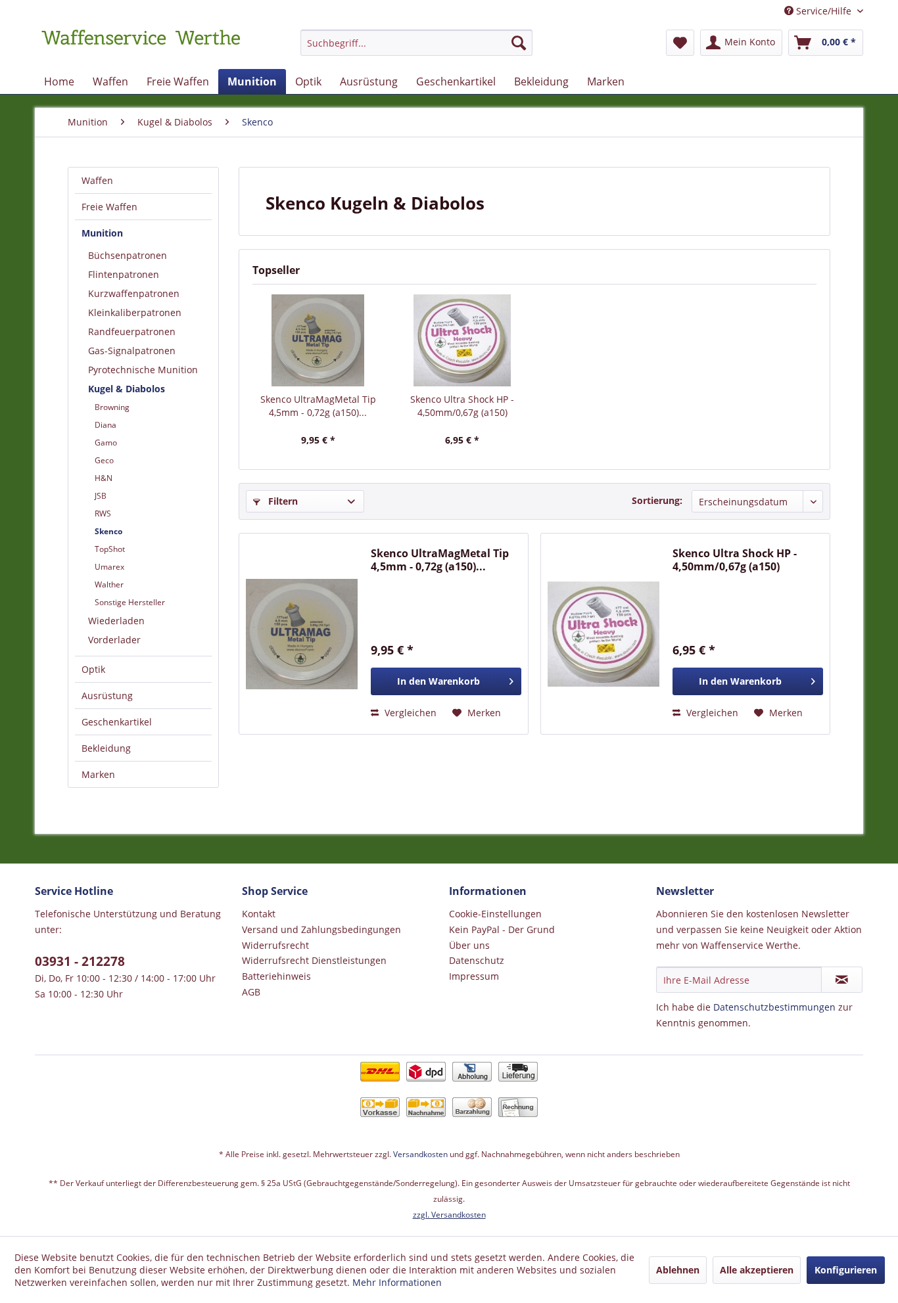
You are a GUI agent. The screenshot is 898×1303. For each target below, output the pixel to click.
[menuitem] (416, 49)
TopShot (110, 549)
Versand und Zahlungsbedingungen (321, 929)
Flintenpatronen (123, 274)
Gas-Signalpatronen (132, 350)
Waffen (97, 180)
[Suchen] (518, 43)
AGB (251, 992)
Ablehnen (677, 1270)
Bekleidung (106, 748)
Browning (112, 407)
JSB (100, 495)
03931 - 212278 (80, 961)
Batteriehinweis (276, 976)
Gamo (106, 442)
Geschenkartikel (117, 722)
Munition (102, 233)
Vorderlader (114, 639)
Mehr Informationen (397, 1282)
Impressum (474, 976)
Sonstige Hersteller (130, 602)
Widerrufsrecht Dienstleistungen (314, 960)
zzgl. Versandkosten (449, 1214)
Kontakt (258, 913)
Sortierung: (657, 500)
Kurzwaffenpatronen (133, 293)
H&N (103, 478)
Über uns (469, 945)
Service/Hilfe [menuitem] (823, 11)
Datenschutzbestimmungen (774, 1007)
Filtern (282, 501)
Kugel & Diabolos (126, 388)
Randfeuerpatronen (132, 331)
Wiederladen (116, 620)
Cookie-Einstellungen (495, 913)
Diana (105, 424)
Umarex (109, 566)
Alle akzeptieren (756, 1270)
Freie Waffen (109, 206)
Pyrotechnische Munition (143, 369)
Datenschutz (476, 960)
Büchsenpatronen (127, 255)
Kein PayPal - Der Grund (502, 929)
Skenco (108, 531)
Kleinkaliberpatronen (134, 312)
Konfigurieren (846, 1270)
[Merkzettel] (680, 43)
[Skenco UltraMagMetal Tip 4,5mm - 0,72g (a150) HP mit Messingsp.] (318, 340)
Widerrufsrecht (275, 945)
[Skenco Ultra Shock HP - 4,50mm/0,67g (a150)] (462, 340)
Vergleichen (409, 712)
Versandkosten (420, 1154)
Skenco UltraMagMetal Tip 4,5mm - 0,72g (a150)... (318, 406)
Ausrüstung (107, 695)
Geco (104, 460)
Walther (109, 584)
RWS (103, 513)
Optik (93, 669)
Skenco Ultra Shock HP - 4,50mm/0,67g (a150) (462, 406)
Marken (98, 774)
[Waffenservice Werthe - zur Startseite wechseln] (140, 46)
